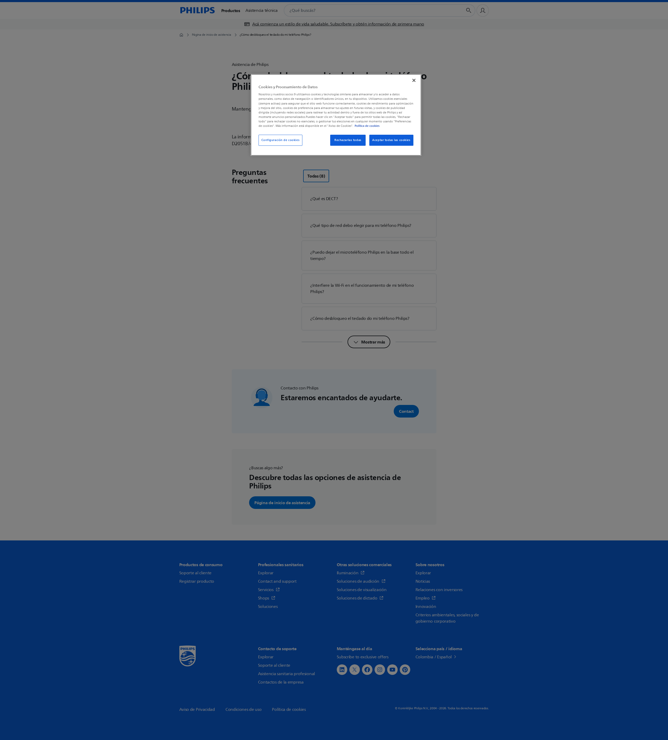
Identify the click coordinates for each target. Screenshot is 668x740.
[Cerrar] (414, 80)
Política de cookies (367, 125)
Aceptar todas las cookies (391, 140)
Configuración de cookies (280, 140)
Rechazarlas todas (347, 140)
